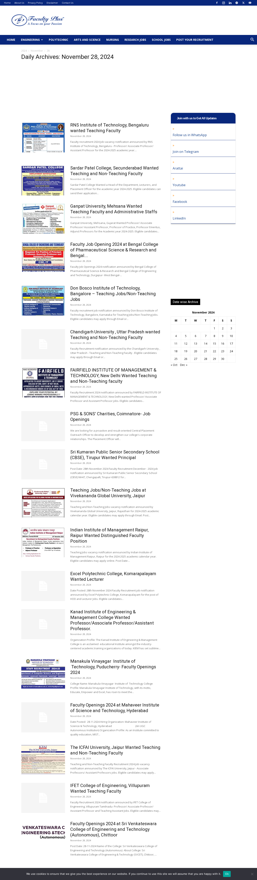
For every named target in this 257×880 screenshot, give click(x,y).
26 (185, 359)
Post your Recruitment (194, 40)
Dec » (183, 365)
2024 (24, 50)
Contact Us (67, 2)
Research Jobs (135, 40)
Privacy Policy (35, 2)
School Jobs (161, 40)
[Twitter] (243, 3)
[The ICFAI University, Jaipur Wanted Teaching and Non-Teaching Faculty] (43, 760)
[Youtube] (250, 3)
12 (185, 343)
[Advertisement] (91, 92)
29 (214, 359)
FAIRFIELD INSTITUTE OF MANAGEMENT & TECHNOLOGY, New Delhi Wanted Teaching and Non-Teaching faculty (113, 376)
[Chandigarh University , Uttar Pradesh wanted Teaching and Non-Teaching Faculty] (43, 344)
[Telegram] (237, 3)
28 (205, 359)
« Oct (174, 365)
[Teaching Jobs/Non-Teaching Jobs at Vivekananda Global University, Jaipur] (43, 502)
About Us (19, 2)
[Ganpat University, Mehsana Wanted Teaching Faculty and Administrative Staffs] (43, 218)
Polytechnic (58, 40)
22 (214, 351)
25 (175, 359)
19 (185, 351)
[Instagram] (223, 3)
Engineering (30, 40)
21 (205, 351)
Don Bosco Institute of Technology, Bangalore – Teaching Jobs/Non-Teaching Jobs (113, 294)
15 (214, 343)
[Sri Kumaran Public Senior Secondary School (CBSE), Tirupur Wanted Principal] (43, 464)
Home (7, 2)
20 (195, 351)
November (37, 50)
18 (175, 351)
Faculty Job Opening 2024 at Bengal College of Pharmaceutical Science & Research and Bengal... (114, 250)
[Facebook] (217, 3)
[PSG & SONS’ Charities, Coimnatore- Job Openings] (43, 426)
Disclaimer (52, 2)
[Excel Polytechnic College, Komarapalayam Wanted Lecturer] (43, 586)
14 (205, 343)
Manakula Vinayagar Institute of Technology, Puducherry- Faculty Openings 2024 (113, 667)
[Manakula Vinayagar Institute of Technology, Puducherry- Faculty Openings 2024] (43, 673)
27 (195, 359)
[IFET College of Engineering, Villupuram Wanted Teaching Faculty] (43, 798)
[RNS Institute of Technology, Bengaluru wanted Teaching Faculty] (43, 137)
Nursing (112, 40)
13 (195, 343)
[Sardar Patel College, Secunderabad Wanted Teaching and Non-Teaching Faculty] (43, 180)
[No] (252, 874)
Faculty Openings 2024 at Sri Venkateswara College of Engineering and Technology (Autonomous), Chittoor (113, 829)
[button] (252, 40)
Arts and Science (87, 40)
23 (222, 351)
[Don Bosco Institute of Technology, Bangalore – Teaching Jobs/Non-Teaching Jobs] (43, 300)
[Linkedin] (230, 3)
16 (222, 343)
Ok (227, 873)
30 (222, 359)
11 (175, 343)
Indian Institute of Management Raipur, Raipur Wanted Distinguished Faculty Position (109, 535)
